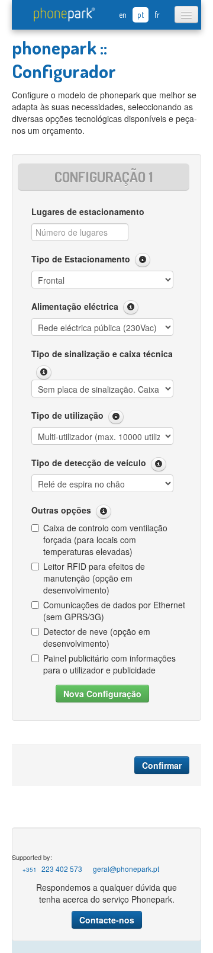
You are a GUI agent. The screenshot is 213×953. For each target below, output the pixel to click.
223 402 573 (52, 869)
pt (140, 14)
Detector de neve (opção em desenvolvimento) (96, 637)
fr (157, 14)
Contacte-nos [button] (106, 920)
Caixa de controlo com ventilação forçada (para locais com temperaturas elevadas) (105, 539)
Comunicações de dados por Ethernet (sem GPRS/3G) (114, 611)
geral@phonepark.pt (126, 869)
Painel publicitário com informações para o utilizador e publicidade (109, 664)
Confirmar (162, 765)
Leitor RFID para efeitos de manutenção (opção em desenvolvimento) (94, 578)
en (123, 14)
